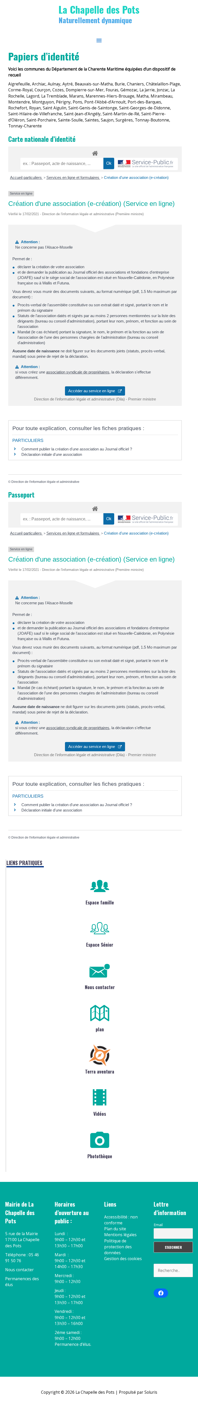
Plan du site (115, 1229)
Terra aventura (99, 1071)
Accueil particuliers (26, 177)
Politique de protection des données (118, 1247)
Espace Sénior (99, 944)
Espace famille (100, 902)
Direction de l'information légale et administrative (45, 482)
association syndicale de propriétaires (77, 372)
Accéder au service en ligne (93, 391)
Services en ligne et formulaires (73, 177)
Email (158, 1224)
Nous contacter (100, 987)
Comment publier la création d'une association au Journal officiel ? (76, 449)
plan (100, 1029)
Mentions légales (120, 1234)
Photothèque (99, 1156)
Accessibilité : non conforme (121, 1220)
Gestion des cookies (123, 1258)
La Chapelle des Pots (99, 9)
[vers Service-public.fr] (145, 164)
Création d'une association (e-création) (136, 177)
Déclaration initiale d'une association (52, 454)
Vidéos (99, 1113)
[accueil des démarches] (95, 152)
